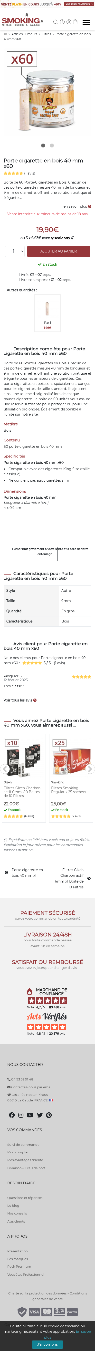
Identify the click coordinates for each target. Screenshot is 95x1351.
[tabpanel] (47, 91)
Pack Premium (19, 1266)
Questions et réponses (24, 1198)
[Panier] (75, 22)
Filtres (47, 34)
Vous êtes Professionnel (25, 1274)
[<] (5, 769)
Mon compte (17, 1152)
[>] (90, 769)
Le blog (13, 1205)
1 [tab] (43, 145)
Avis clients (16, 1221)
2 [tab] (52, 145)
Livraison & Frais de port (26, 1168)
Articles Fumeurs (24, 34)
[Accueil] (5, 34)
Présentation (17, 1251)
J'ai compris (47, 1344)
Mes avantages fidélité (25, 1160)
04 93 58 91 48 (21, 1079)
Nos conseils (17, 1213)
